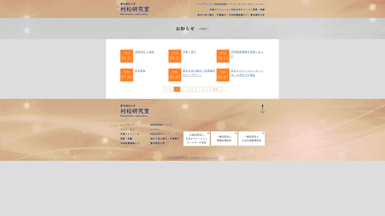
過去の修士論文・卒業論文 (211, 15)
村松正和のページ (240, 9)
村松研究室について (225, 4)
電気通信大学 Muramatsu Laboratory (135, 9)
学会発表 (140, 70)
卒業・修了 (189, 51)
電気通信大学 (257, 15)
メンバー (260, 4)
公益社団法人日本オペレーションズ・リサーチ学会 (196, 139)
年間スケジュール (219, 9)
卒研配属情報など (238, 15)
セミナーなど (245, 4)
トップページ (204, 4)
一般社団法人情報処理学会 (224, 138)
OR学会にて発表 (144, 51)
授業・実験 (259, 9)
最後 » (216, 89)
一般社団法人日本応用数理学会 (251, 138)
